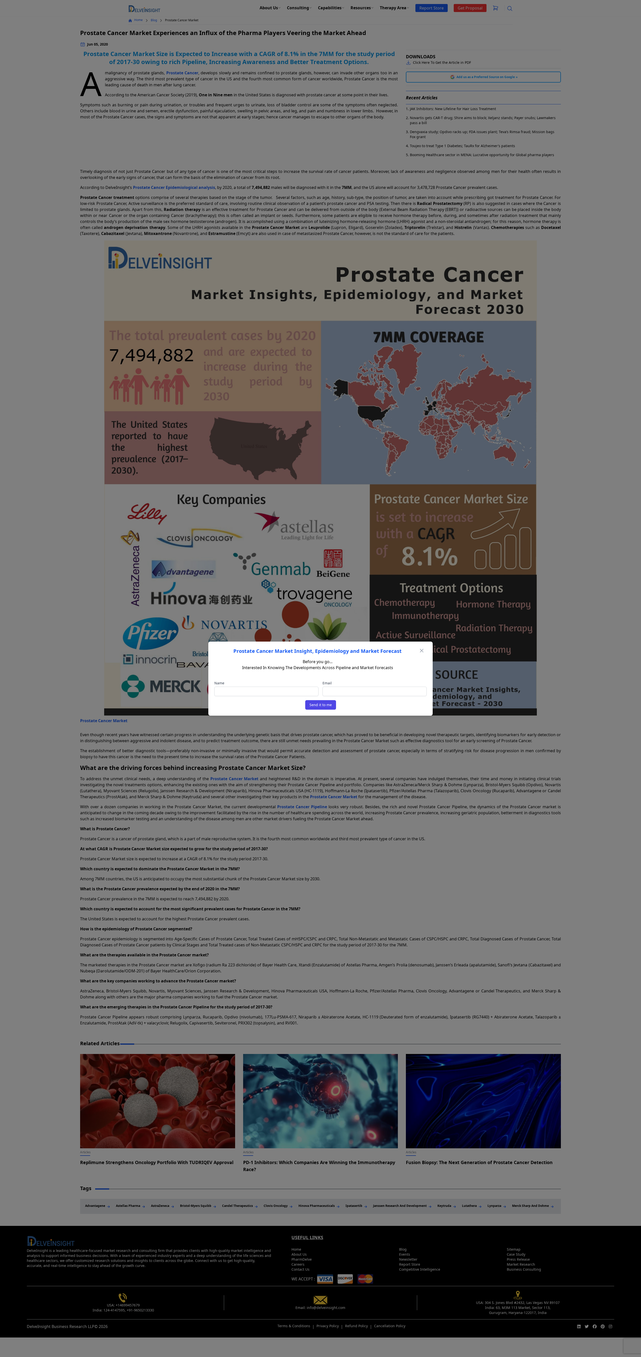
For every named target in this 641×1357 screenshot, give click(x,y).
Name (219, 683)
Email (327, 683)
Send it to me (320, 704)
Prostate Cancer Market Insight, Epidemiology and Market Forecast (317, 651)
